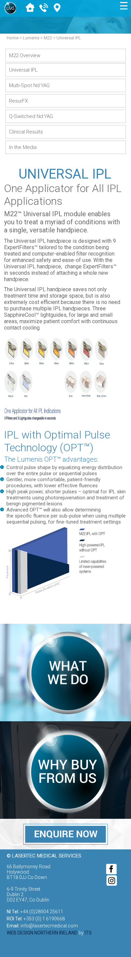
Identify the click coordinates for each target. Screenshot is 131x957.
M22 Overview (24, 55)
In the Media (23, 147)
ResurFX (18, 101)
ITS (88, 932)
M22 (48, 37)
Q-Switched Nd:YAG (31, 116)
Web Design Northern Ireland (42, 932)
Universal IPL (23, 70)
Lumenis (31, 37)
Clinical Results (26, 132)
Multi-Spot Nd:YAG (29, 85)
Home (12, 37)
